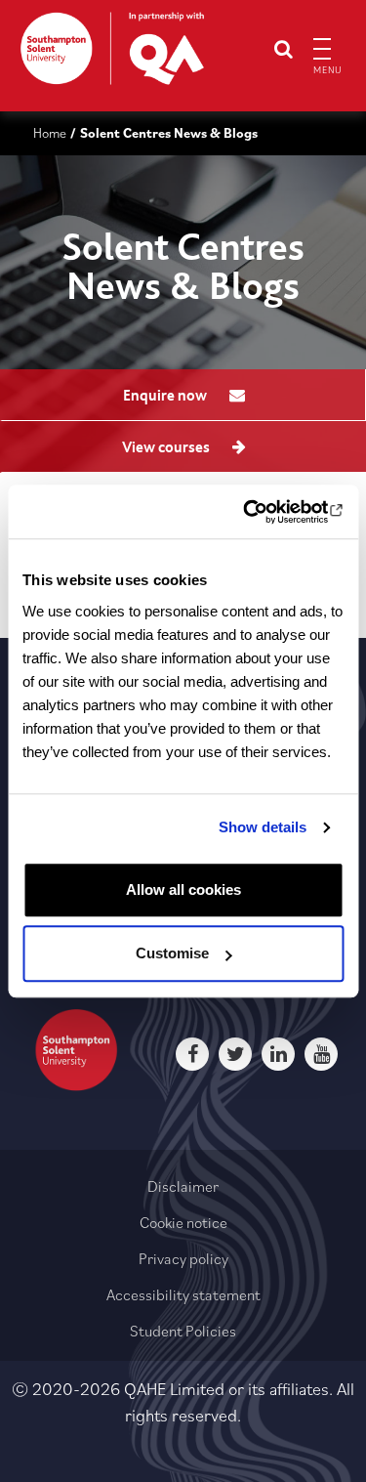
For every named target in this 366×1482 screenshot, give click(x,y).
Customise (172, 953)
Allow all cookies (183, 889)
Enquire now (166, 395)
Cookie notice (183, 1222)
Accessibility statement (183, 1294)
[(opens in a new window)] (261, 512)
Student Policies (183, 1330)
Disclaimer (183, 1186)
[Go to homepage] (112, 48)
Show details (262, 827)
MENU (325, 70)
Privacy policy (183, 1258)
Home (49, 133)
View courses (167, 447)
